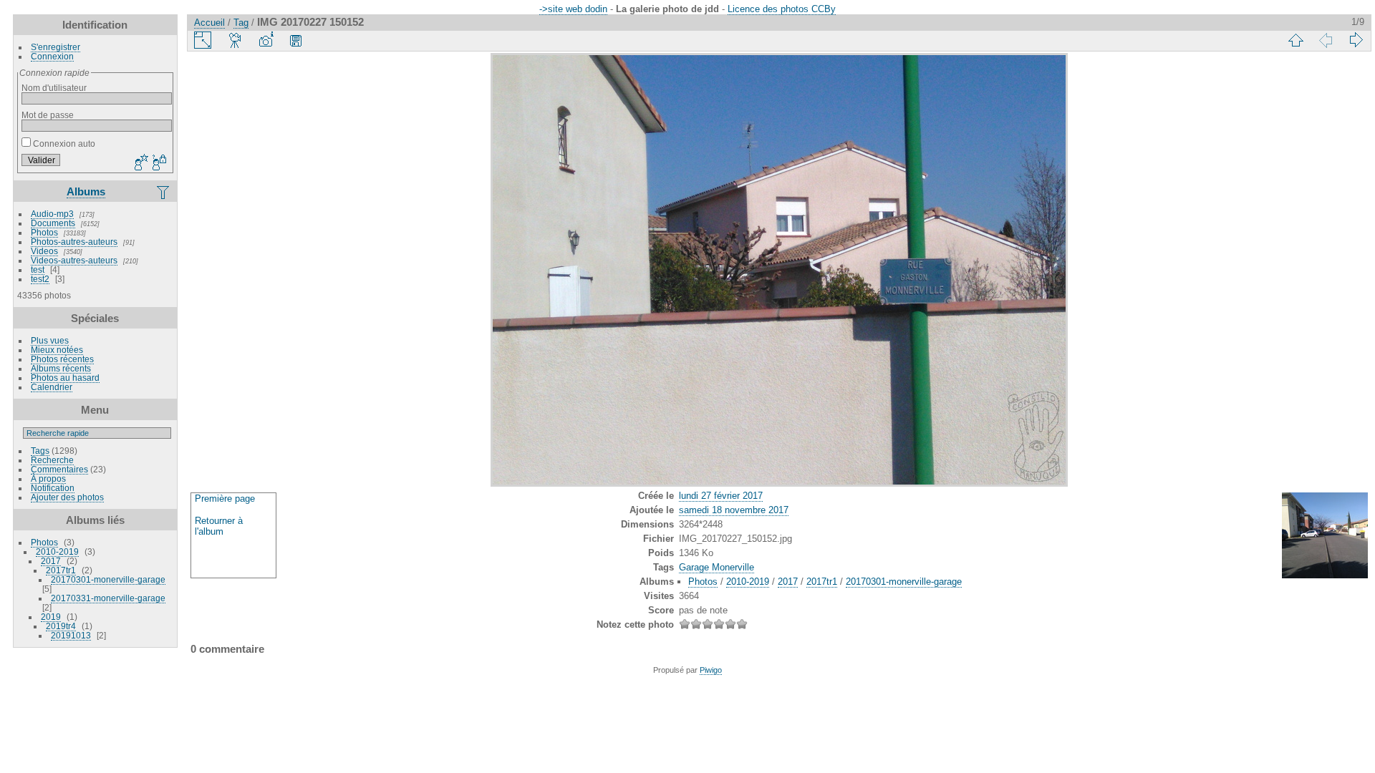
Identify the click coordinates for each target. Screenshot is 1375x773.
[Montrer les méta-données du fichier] (266, 40)
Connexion (52, 56)
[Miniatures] (1295, 40)
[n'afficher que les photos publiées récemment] (164, 192)
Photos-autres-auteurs (74, 241)
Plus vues (50, 340)
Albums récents (61, 368)
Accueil (209, 22)
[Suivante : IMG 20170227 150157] (1356, 40)
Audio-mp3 (52, 213)
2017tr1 (61, 570)
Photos (44, 232)
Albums (86, 191)
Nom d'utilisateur (54, 87)
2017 (51, 560)
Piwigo (711, 670)
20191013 (71, 635)
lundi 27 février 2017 (721, 495)
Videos (44, 251)
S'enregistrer (55, 47)
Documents (53, 223)
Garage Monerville (716, 567)
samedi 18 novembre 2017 (733, 510)
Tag (241, 22)
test (37, 269)
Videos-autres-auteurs (74, 260)
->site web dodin (573, 9)
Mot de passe (47, 115)
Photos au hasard (65, 377)
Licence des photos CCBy (782, 9)
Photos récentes (62, 359)
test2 (40, 278)
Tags (40, 450)
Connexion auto (63, 143)
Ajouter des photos (67, 497)
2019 (51, 616)
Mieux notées (57, 349)
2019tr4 (61, 626)
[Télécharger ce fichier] (296, 40)
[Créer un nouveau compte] (139, 163)
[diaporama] (236, 40)
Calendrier (51, 387)
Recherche (52, 460)
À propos (48, 478)
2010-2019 (57, 551)
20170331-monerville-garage (108, 598)
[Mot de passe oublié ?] (158, 163)
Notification (52, 487)
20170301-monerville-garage (108, 579)
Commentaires (59, 469)
